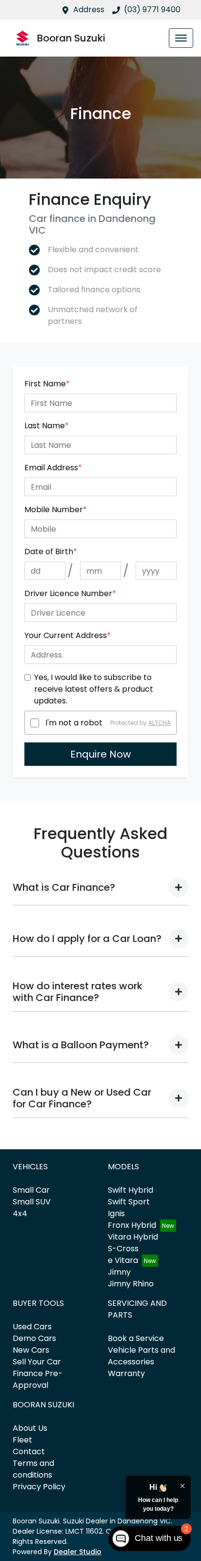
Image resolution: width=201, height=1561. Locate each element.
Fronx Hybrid (132, 1225)
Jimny (119, 1272)
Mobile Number (55, 509)
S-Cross (123, 1248)
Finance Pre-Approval (37, 1379)
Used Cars (32, 1326)
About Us (30, 1428)
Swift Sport (129, 1201)
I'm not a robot (73, 722)
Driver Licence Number (70, 593)
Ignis (116, 1213)
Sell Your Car (37, 1361)
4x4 (20, 1213)
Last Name (46, 425)
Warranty (126, 1373)
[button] (181, 38)
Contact (29, 1451)
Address (88, 9)
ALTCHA (159, 723)
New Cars (31, 1350)
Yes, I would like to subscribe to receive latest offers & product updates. (93, 689)
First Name (47, 383)
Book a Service (136, 1338)
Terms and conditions (33, 1469)
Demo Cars (34, 1338)
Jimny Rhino (131, 1283)
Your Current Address (67, 635)
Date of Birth (50, 551)
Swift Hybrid (130, 1190)
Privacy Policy (39, 1486)
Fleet (22, 1439)
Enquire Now (100, 754)
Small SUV (32, 1201)
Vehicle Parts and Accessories (141, 1355)
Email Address (53, 467)
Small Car (31, 1190)
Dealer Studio (77, 1552)
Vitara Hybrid (133, 1236)
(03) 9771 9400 (152, 9)
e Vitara (123, 1260)
